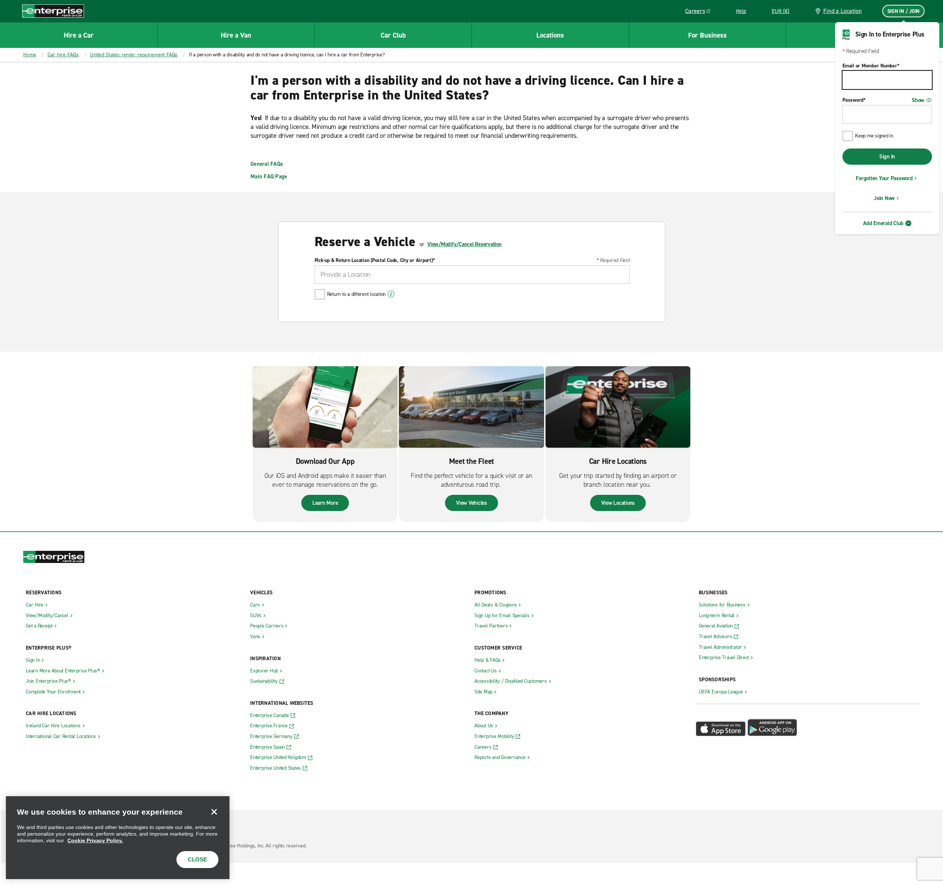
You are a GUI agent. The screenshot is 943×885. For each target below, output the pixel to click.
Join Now (884, 198)
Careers (700, 12)
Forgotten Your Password (884, 178)
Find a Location (842, 11)
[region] (117, 837)
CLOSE (197, 859)
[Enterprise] (53, 10)
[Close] (214, 811)
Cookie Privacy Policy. (95, 840)
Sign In (887, 156)
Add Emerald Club (883, 223)
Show (918, 100)
